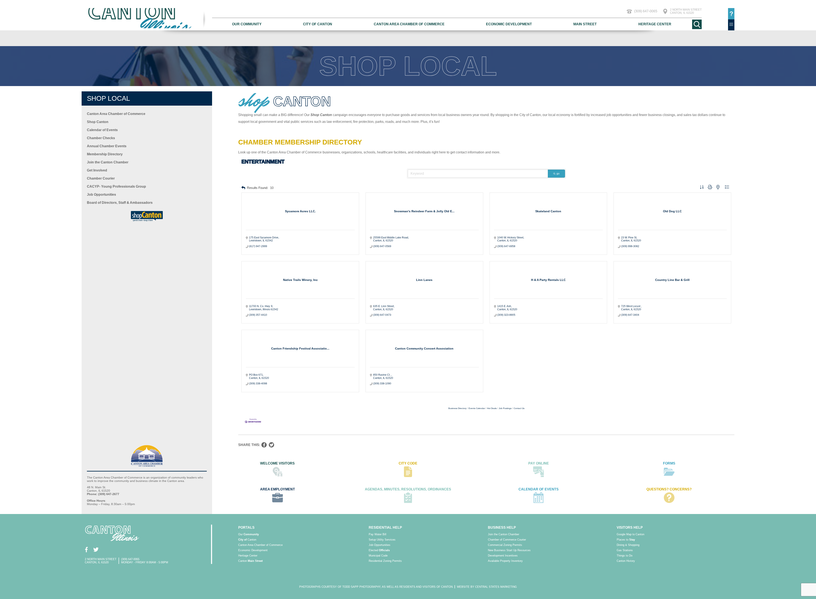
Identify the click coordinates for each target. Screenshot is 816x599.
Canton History (626, 560)
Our (248, 534)
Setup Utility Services (382, 539)
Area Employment (277, 489)
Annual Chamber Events (106, 146)
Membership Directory (105, 154)
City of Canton (317, 24)
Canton (247, 539)
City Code (408, 463)
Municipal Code (378, 555)
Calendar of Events (102, 130)
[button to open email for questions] (731, 13)
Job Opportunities (101, 194)
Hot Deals (492, 408)
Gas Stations (625, 550)
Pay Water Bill (377, 534)
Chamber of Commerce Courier (507, 539)
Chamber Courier (101, 178)
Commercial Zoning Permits (505, 545)
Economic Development (509, 24)
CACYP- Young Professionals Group (116, 186)
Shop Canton (97, 122)
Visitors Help (630, 527)
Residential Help (385, 527)
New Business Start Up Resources (509, 550)
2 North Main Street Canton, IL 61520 (686, 11)
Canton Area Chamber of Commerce (409, 24)
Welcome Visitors (277, 463)
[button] (243, 188)
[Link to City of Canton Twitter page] (96, 549)
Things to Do (624, 555)
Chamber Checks (101, 138)
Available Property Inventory (505, 560)
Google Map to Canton (630, 534)
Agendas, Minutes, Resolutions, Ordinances (408, 489)
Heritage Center (654, 24)
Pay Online (538, 463)
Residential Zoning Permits (385, 560)
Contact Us (519, 408)
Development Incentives (503, 555)
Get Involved (97, 170)
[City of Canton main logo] (147, 18)
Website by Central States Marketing (487, 586)
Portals (246, 527)
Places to (626, 539)
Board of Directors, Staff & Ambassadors (120, 202)
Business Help (502, 527)
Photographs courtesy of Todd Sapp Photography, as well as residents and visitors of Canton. (376, 586)
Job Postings (505, 408)
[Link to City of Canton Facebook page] (86, 549)
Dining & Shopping (628, 545)
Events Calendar (477, 408)
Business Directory (457, 408)
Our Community (247, 24)
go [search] (558, 173)
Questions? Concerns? (669, 489)
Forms (669, 463)
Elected (379, 550)
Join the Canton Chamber (107, 162)
